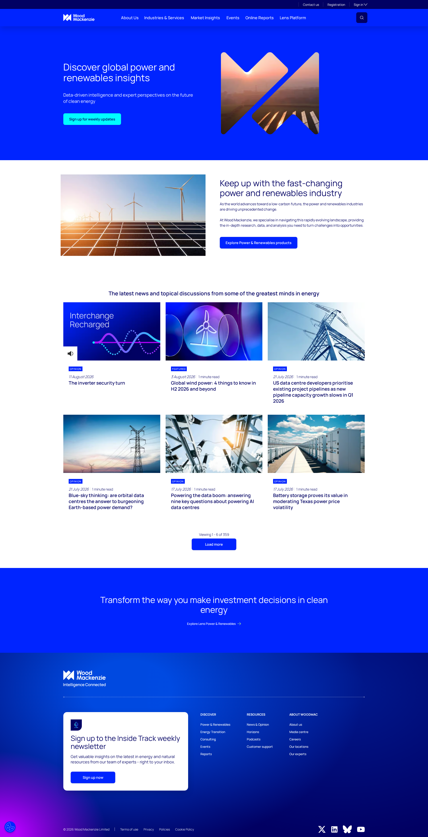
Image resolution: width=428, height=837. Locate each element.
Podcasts (253, 739)
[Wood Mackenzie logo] (79, 17)
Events (232, 17)
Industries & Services (164, 17)
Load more (214, 544)
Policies (164, 829)
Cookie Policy (184, 829)
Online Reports (259, 17)
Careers (295, 739)
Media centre (298, 732)
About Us (130, 17)
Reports (206, 754)
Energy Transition (212, 732)
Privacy (149, 829)
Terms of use (129, 829)
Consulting (208, 739)
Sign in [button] (360, 4)
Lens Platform (293, 17)
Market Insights (205, 17)
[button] (361, 17)
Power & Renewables (215, 724)
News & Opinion (258, 724)
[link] (214, 679)
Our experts (297, 754)
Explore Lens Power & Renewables (211, 624)
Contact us (311, 4)
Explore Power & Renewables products (259, 242)
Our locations (298, 746)
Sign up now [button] (93, 777)
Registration (336, 4)
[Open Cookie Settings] (10, 827)
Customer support (260, 746)
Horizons (253, 732)
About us (295, 724)
